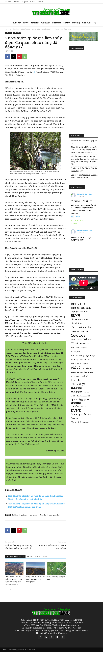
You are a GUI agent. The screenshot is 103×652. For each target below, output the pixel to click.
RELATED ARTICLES (15, 556)
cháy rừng (75, 331)
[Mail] (51, 637)
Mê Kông (74, 359)
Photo (77, 216)
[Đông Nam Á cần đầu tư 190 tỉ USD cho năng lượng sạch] (35, 568)
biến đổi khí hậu (81, 307)
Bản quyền (24, 2)
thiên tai (76, 380)
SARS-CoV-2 (75, 376)
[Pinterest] (19, 56)
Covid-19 (78, 335)
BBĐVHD (78, 304)
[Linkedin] (46, 637)
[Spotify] (57, 637)
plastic (89, 368)
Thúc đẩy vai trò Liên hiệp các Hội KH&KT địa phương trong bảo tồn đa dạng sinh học (84, 150)
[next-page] (10, 589)
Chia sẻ (75, 223)
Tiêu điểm (34, 23)
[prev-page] (6, 589)
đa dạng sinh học (81, 414)
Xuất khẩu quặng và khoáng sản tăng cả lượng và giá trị (18, 546)
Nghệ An (78, 363)
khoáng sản (75, 351)
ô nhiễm (75, 406)
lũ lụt (92, 355)
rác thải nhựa (86, 372)
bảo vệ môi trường (80, 319)
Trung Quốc (76, 391)
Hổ (88, 343)
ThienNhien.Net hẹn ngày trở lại (84, 141)
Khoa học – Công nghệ (71, 23)
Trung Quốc (76, 387)
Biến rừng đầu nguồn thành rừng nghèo (52, 546)
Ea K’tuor (15, 515)
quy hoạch (33, 515)
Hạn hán (83, 343)
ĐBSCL (83, 406)
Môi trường (56, 23)
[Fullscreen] (95, 288)
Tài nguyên (45, 23)
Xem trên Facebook (77, 221)
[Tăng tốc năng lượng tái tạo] (56, 568)
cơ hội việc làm (76, 339)
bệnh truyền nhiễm (81, 327)
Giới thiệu (8, 2)
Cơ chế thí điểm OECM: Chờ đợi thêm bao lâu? (84, 169)
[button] (95, 23)
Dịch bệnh (88, 339)
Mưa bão (83, 359)
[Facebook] (7, 56)
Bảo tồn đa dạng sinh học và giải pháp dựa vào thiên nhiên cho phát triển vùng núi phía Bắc (84, 160)
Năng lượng (25, 29)
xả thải (73, 396)
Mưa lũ (90, 359)
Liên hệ (32, 2)
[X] (13, 56)
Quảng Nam (75, 372)
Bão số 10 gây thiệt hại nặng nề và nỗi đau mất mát (84, 176)
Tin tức (25, 23)
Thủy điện (43, 515)
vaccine (86, 392)
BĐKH (75, 315)
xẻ (34, 72)
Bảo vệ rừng (76, 323)
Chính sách (86, 23)
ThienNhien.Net (84, 194)
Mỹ (72, 363)
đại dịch (75, 418)
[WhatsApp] (24, 56)
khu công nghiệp (80, 355)
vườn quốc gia (54, 515)
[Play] (72, 288)
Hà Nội (75, 343)
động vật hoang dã (80, 422)
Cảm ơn (16, 2)
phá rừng (24, 515)
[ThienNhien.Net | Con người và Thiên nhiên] (51, 12)
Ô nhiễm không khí (83, 396)
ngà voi (85, 363)
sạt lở (84, 376)
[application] (83, 283)
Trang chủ (17, 23)
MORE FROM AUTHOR (37, 556)
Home (7, 29)
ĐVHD (76, 410)
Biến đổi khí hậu (79, 311)
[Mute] (91, 288)
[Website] (63, 637)
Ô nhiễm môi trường (80, 401)
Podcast (40, 2)
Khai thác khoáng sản (79, 347)
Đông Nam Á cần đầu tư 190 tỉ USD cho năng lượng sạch (35, 579)
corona (85, 331)
